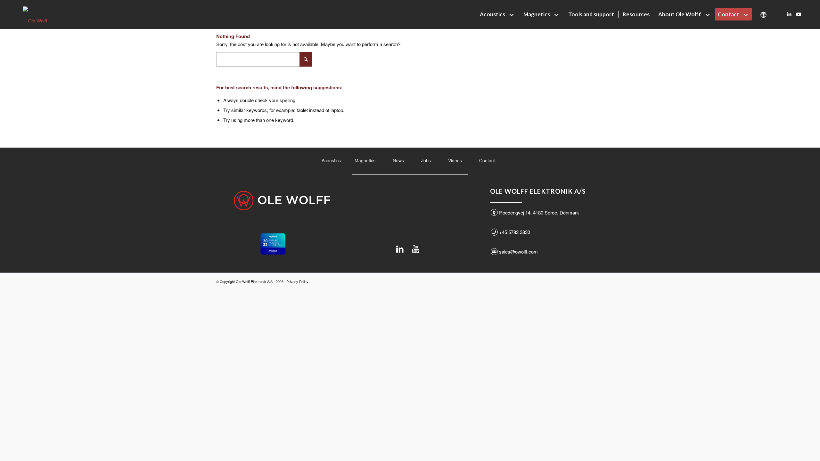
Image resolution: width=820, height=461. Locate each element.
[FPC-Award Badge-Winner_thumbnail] (273, 244)
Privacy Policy (297, 281)
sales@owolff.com (518, 251)
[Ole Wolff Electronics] (46, 14)
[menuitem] (497, 14)
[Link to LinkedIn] (789, 14)
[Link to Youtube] (799, 14)
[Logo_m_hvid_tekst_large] (282, 200)
